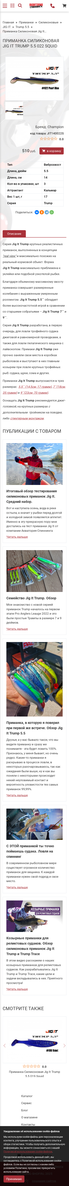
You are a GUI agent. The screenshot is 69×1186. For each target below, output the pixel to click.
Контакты (28, 1124)
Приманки (26, 22)
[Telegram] (47, 212)
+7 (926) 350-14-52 (52, 6)
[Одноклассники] (42, 212)
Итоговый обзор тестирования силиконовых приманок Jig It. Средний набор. (31, 496)
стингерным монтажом (27, 418)
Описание (14, 233)
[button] (4, 1046)
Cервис (26, 1103)
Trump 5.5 (22, 27)
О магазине (29, 1117)
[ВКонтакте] (37, 212)
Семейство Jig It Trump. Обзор (31, 598)
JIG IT (7, 27)
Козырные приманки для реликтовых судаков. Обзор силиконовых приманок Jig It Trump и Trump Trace (30, 946)
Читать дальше (17, 537)
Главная (8, 22)
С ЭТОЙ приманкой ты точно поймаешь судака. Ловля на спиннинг (30, 851)
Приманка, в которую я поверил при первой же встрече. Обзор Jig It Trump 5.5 (34, 728)
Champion (56, 127)
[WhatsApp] (52, 212)
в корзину (54, 151)
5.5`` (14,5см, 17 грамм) (35, 386)
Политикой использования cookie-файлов (28, 1151)
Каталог (27, 1096)
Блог (24, 1110)
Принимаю (14, 1179)
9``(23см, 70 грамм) (34, 392)
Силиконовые (48, 22)
